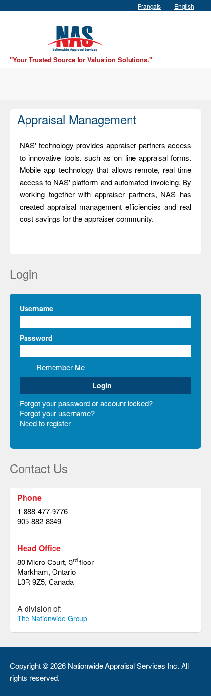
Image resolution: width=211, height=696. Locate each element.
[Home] (76, 37)
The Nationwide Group (52, 618)
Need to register (45, 423)
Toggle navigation (18, 34)
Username (36, 308)
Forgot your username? (57, 413)
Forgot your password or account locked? (86, 403)
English (184, 6)
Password (36, 338)
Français (149, 6)
